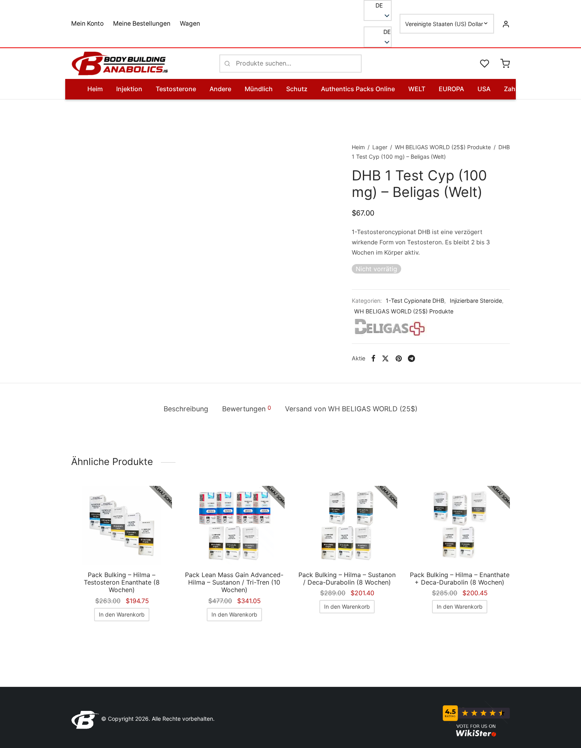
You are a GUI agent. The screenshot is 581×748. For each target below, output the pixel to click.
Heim (95, 89)
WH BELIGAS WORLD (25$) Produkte (443, 147)
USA (483, 89)
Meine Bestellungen (141, 23)
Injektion (129, 89)
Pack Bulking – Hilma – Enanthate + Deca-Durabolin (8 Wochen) (459, 578)
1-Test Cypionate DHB (415, 300)
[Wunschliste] (485, 63)
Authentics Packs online (358, 89)
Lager (379, 147)
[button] (377, 32)
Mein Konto (87, 23)
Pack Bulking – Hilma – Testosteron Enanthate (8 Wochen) (122, 582)
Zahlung (516, 89)
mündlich (259, 89)
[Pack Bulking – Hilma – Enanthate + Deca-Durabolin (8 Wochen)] (459, 525)
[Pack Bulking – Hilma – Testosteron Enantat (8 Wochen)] (121, 525)
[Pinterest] (398, 358)
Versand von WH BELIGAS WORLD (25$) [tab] (351, 409)
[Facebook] (373, 358)
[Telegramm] (411, 358)
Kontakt (554, 89)
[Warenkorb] (505, 63)
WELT (416, 89)
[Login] (506, 23)
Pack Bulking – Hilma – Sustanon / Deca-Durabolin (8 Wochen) (347, 578)
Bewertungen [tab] (246, 408)
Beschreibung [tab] (186, 409)
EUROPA (451, 89)
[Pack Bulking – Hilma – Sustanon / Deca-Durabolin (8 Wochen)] (346, 525)
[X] (385, 358)
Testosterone (176, 89)
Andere (220, 89)
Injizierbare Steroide (476, 300)
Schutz (296, 89)
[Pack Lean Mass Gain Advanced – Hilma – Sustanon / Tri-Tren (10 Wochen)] (234, 525)
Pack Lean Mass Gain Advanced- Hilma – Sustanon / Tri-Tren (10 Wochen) (234, 582)
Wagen (190, 23)
